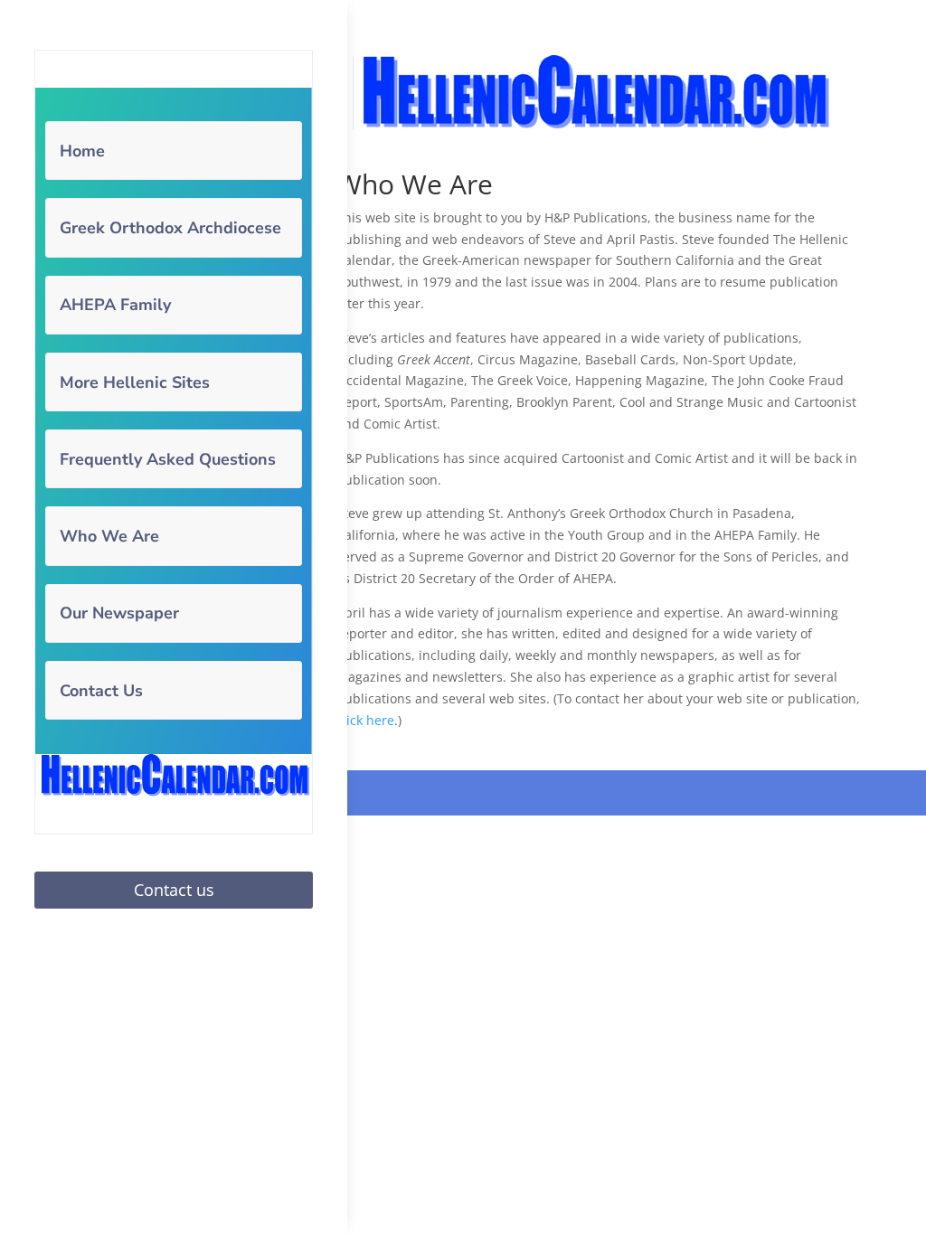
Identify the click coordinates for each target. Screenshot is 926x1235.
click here (365, 720)
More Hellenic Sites (135, 382)
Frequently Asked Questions (168, 459)
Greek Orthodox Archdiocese (170, 228)
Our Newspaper (119, 613)
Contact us (174, 889)
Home (82, 151)
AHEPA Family (115, 305)
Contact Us (101, 691)
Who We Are (109, 536)
